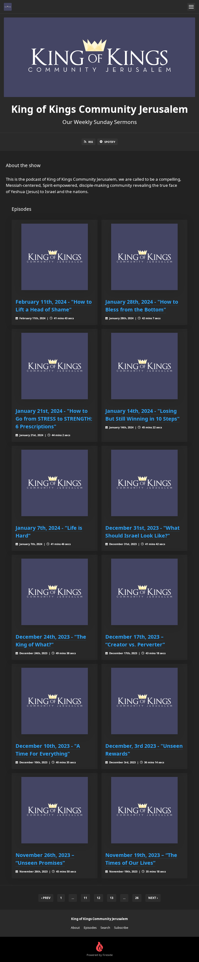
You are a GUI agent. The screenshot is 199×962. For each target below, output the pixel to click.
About (75, 927)
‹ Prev (45, 898)
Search (105, 927)
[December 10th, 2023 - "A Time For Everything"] (55, 701)
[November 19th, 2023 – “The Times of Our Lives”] (144, 810)
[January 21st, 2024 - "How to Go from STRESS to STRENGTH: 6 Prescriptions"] (55, 366)
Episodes (90, 927)
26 (137, 898)
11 (85, 898)
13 (111, 898)
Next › (153, 898)
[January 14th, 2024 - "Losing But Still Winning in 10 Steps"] (144, 366)
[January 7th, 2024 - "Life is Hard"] (55, 483)
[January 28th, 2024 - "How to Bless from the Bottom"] (144, 257)
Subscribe (121, 927)
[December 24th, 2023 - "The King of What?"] (55, 592)
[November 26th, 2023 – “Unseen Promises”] (55, 810)
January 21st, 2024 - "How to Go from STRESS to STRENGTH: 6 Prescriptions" (54, 418)
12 (98, 898)
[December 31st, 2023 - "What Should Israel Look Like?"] (144, 483)
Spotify (109, 142)
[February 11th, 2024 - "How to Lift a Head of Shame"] (55, 257)
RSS (90, 142)
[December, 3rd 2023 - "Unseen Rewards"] (144, 701)
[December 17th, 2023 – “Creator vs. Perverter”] (144, 592)
